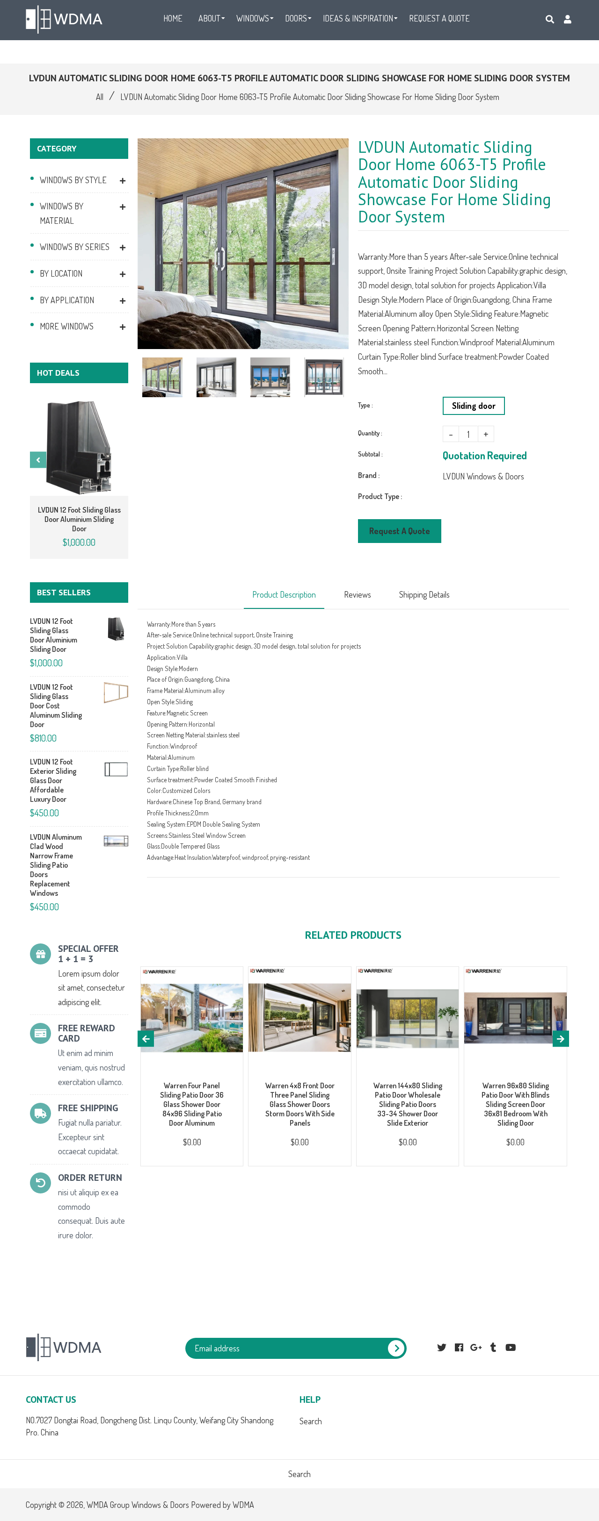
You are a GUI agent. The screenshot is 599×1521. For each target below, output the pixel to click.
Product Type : (380, 496)
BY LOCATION (61, 273)
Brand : (369, 475)
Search (311, 1421)
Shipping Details (424, 594)
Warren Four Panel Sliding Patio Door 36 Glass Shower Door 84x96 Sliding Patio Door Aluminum (192, 1104)
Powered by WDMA (222, 1505)
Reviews (357, 594)
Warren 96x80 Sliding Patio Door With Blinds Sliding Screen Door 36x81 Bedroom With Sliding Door (515, 1104)
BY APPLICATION (67, 300)
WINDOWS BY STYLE (73, 180)
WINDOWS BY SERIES (75, 247)
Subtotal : (370, 454)
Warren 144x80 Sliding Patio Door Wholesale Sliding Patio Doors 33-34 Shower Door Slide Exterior (407, 1104)
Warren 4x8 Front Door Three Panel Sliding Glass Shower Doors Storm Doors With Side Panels (300, 1104)
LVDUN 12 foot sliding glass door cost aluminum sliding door (56, 705)
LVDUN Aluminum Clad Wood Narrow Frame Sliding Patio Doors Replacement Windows (56, 865)
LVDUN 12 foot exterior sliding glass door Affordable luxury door (53, 780)
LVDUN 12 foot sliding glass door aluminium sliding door (79, 519)
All (99, 97)
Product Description (284, 594)
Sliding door (474, 405)
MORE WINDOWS (67, 326)
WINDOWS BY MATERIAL (61, 213)
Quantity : (370, 433)
